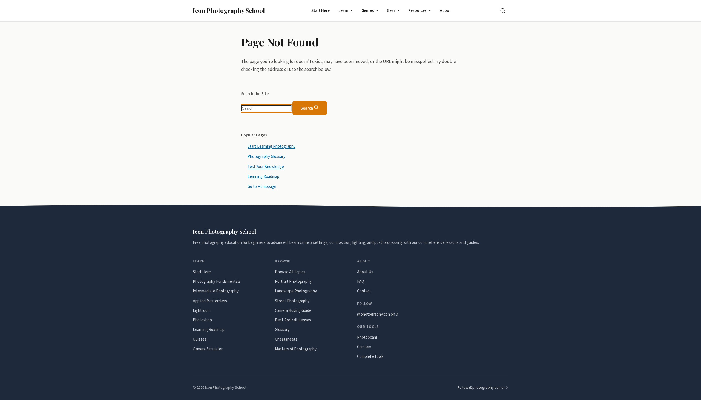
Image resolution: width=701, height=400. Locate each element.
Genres (367, 10)
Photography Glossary (266, 156)
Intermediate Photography (216, 291)
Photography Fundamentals (216, 281)
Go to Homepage (262, 187)
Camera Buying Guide (293, 310)
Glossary (282, 330)
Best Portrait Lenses (293, 320)
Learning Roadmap (263, 176)
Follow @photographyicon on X (483, 387)
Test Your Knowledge (266, 166)
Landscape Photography (296, 291)
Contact (364, 291)
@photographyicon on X (377, 314)
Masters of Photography (296, 349)
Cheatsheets (286, 339)
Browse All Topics (290, 272)
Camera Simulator (208, 349)
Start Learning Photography (271, 146)
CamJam (364, 347)
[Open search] (502, 10)
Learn (343, 10)
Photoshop (202, 320)
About (445, 10)
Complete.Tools (370, 356)
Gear (391, 10)
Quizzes (199, 339)
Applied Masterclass (210, 301)
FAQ (360, 281)
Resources (417, 10)
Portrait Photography (293, 281)
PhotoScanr (367, 337)
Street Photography (292, 301)
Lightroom (202, 310)
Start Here (320, 10)
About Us (365, 272)
